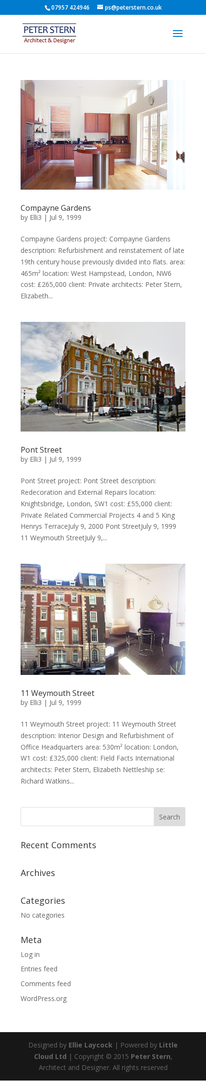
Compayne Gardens (56, 208)
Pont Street (41, 449)
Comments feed (46, 983)
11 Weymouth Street (57, 693)
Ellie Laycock (91, 1044)
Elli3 (36, 217)
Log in (30, 954)
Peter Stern (151, 1056)
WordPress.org (44, 998)
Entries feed (39, 968)
